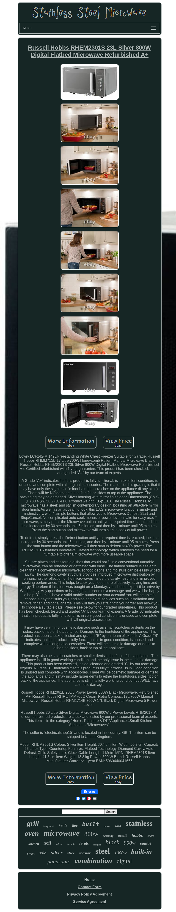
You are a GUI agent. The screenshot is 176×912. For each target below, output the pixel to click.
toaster (85, 853)
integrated (48, 826)
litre (74, 825)
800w (91, 834)
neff (47, 843)
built (90, 824)
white (59, 844)
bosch (71, 844)
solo (43, 852)
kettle (63, 825)
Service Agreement (89, 902)
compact (97, 844)
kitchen (33, 844)
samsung (108, 835)
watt (118, 825)
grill (33, 823)
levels (84, 843)
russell (122, 835)
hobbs (137, 835)
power (107, 826)
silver (57, 852)
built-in (141, 851)
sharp (151, 835)
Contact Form (90, 887)
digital (124, 861)
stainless (139, 823)
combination (93, 860)
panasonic (58, 861)
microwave (62, 833)
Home (89, 880)
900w (129, 843)
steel (102, 851)
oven (32, 833)
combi (145, 843)
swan (31, 853)
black (112, 842)
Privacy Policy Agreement (89, 894)
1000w (120, 852)
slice (71, 853)
